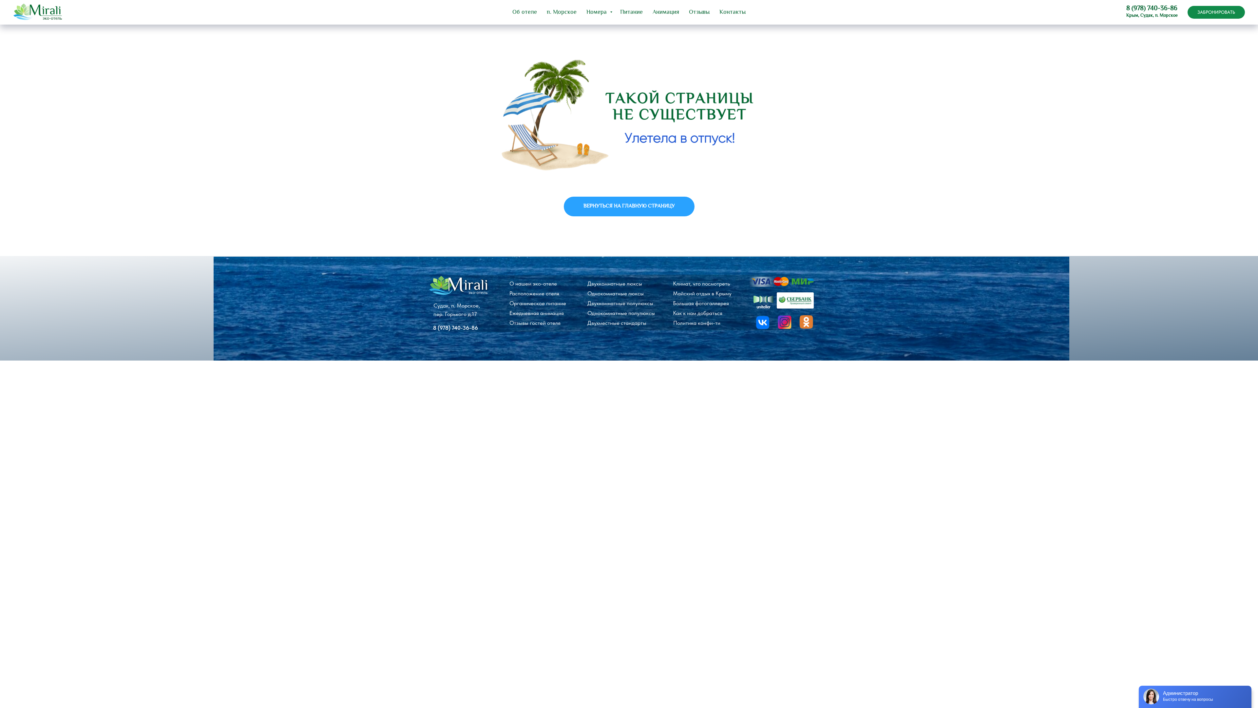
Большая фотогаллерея (701, 303)
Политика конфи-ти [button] (696, 323)
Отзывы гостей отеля (535, 323)
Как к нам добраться (697, 313)
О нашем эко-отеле (533, 283)
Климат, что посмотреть (701, 283)
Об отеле (524, 12)
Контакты (732, 12)
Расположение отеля (534, 293)
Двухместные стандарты (616, 323)
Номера (597, 12)
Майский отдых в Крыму (702, 293)
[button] (1216, 12)
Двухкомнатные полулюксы (620, 303)
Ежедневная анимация (536, 313)
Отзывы (699, 12)
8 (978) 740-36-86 (1151, 9)
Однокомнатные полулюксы (621, 313)
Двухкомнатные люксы (614, 283)
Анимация (666, 12)
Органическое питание (537, 303)
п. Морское (562, 12)
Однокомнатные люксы (615, 293)
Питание (631, 12)
